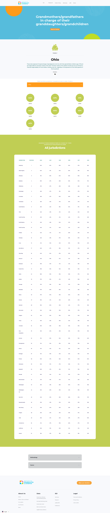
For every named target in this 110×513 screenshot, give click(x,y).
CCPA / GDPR (76, 502)
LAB (70, 3)
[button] (43, 2)
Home (19, 496)
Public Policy (58, 3)
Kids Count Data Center (41, 506)
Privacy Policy (76, 499)
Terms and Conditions (77, 497)
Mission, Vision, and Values (23, 499)
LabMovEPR (57, 502)
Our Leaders (20, 502)
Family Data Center (40, 504)
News (74, 3)
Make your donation (84, 483)
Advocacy (65, 3)
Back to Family (55, 29)
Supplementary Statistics (41, 509)
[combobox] (5, 512)
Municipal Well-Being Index (42, 501)
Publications (57, 505)
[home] (23, 3)
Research (57, 499)
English (5, 511)
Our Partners (20, 504)
